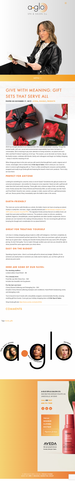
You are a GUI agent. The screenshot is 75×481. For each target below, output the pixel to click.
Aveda (35, 101)
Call (43, 400)
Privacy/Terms (47, 474)
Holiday (42, 101)
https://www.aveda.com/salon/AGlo (30, 302)
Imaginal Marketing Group (43, 476)
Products (51, 101)
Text (50, 400)
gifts (11, 321)
